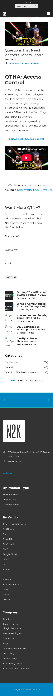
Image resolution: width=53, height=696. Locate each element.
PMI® (6, 594)
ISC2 (5, 564)
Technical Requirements (15, 648)
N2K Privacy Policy (12, 663)
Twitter (29, 381)
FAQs (5, 643)
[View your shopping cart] (30, 2)
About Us (7, 619)
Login (25, 2)
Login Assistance (12, 628)
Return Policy (10, 658)
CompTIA (7, 539)
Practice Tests (10, 499)
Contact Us (8, 638)
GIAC (5, 549)
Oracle (6, 589)
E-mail (21, 381)
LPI (4, 574)
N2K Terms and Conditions (16, 668)
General (9, 367)
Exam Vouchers (11, 494)
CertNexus (8, 529)
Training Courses (11, 504)
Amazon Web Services (14, 524)
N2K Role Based (11, 584)
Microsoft (7, 579)
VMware (7, 599)
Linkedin (39, 381)
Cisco (5, 534)
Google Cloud (10, 554)
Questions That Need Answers (24, 63)
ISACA (6, 559)
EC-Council (8, 544)
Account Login (10, 624)
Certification (11, 362)
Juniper (6, 569)
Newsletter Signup (12, 633)
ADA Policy (8, 653)
